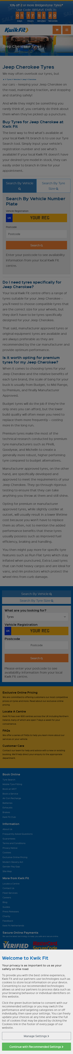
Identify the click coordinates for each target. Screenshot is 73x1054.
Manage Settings (36, 1036)
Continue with (36, 1046)
